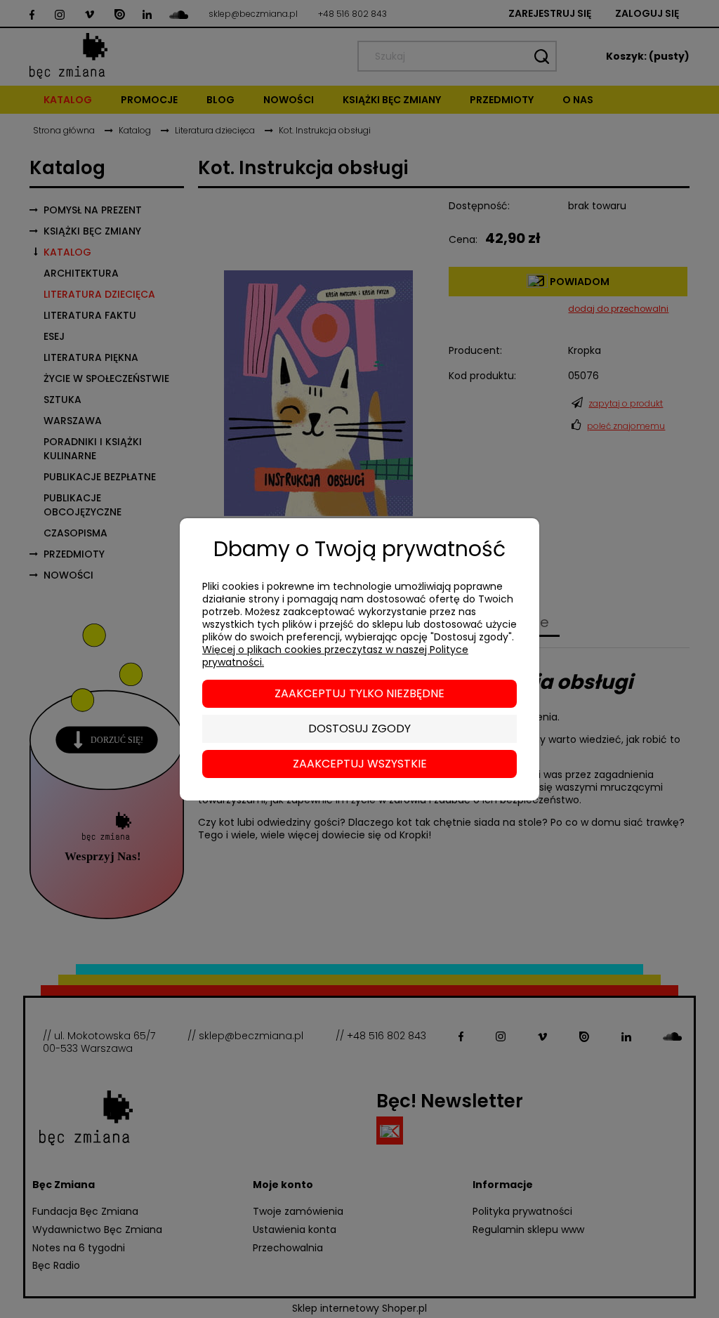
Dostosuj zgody (359, 728)
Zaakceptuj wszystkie (360, 764)
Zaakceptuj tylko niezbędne (359, 693)
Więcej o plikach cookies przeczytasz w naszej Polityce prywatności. (335, 655)
